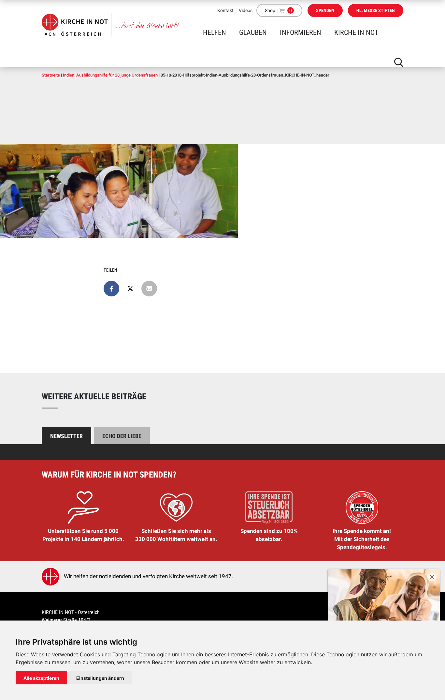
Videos (245, 10)
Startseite (51, 75)
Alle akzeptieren (41, 678)
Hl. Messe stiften (375, 10)
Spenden (325, 10)
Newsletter (66, 436)
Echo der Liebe (121, 436)
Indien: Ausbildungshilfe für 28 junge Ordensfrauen (110, 75)
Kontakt (225, 10)
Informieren (300, 32)
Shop (270, 10)
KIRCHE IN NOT (356, 32)
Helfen (214, 32)
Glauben (253, 32)
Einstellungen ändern (100, 678)
